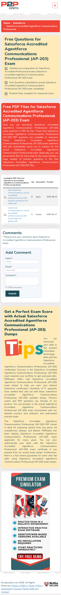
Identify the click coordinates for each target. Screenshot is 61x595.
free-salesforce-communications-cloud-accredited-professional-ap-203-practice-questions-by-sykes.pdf (19, 197)
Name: (9, 258)
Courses (18, 588)
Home (7, 23)
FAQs (39, 585)
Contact (5, 591)
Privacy (15, 585)
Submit (12, 293)
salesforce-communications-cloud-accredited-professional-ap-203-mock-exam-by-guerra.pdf (19, 215)
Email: (8, 266)
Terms (31, 585)
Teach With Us (30, 588)
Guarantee (6, 588)
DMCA (23, 585)
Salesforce (19, 23)
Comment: (10, 275)
